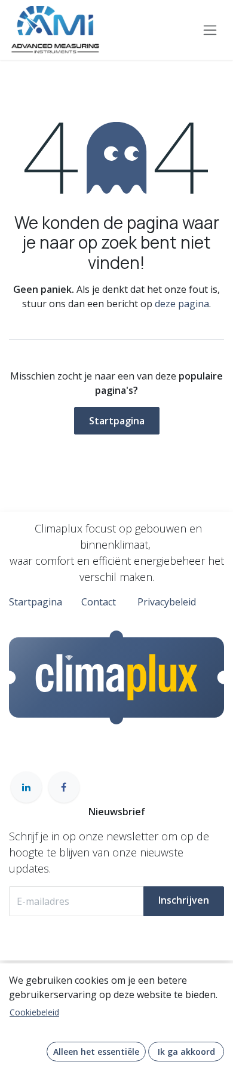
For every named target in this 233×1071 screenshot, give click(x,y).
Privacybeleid (166, 601)
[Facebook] (63, 787)
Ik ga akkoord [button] (186, 1051)
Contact (98, 601)
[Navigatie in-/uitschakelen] (210, 30)
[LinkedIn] (26, 787)
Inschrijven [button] (183, 900)
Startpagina (117, 420)
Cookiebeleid (34, 1012)
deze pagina (182, 303)
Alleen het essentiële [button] (96, 1051)
